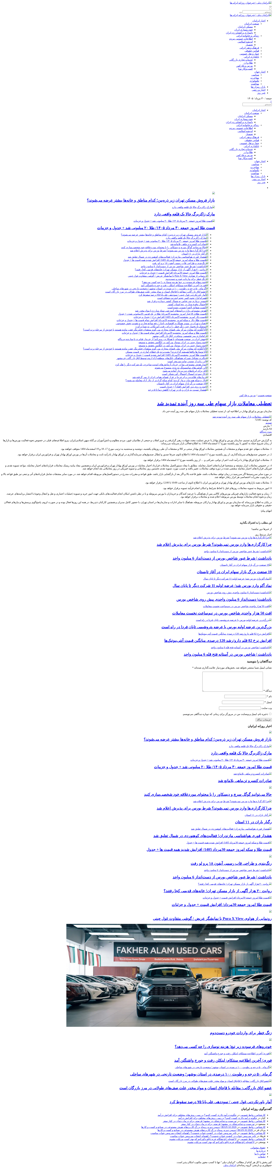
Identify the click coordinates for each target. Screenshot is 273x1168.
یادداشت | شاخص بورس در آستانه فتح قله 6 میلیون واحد (228, 654)
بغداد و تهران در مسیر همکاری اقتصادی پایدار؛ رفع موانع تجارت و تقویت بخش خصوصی (161, 323)
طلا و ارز (248, 62)
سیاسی (255, 74)
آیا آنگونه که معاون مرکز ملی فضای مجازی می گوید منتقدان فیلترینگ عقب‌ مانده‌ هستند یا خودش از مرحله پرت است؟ (144, 329)
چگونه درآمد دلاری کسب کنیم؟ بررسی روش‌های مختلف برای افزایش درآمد (197, 1115)
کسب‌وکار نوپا (245, 68)
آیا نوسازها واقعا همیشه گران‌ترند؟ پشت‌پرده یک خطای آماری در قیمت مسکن (165, 351)
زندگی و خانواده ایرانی (247, 35)
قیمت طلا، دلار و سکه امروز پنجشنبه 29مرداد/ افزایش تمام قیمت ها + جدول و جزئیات (161, 320)
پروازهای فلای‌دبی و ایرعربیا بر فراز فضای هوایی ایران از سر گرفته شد (169, 377)
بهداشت (255, 83)
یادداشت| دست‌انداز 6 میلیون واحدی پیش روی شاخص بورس (224, 599)
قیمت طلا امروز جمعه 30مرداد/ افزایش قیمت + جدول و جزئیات (173, 272)
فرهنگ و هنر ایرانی (249, 47)
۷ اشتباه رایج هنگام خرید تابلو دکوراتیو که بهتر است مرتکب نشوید (203, 1139)
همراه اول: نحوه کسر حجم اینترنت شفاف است (181, 298)
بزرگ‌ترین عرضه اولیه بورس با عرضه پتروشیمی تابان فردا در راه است (216, 627)
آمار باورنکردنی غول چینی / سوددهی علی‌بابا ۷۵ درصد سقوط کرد (172, 295)
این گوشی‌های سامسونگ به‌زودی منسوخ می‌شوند (180, 367)
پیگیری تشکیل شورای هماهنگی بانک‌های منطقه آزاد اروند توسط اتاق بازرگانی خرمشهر (161, 358)
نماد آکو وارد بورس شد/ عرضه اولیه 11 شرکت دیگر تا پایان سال (222, 586)
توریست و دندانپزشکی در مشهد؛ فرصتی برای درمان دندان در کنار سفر (200, 1121)
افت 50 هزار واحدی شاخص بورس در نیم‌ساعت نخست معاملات (222, 613)
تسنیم (269, 422)
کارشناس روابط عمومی (252, 1115)
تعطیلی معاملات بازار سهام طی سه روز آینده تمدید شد (214, 403)
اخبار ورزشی (258, 89)
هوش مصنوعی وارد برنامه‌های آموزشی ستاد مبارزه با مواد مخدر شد (170, 310)
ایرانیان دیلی (229, 1165)
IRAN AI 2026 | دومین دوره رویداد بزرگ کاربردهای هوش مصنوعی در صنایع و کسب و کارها (189, 1127)
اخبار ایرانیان (258, 20)
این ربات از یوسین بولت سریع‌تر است (186, 361)
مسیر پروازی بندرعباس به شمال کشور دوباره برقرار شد (176, 301)
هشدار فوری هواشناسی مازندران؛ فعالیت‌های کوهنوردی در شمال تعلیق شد (167, 257)
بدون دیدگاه (266, 431)
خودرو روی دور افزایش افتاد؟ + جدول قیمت (183, 386)
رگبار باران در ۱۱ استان (194, 253)
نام (269, 696)
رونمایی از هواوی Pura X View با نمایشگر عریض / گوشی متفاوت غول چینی (167, 276)
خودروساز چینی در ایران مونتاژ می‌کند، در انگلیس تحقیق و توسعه (172, 342)
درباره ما (260, 1150)
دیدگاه (268, 690)
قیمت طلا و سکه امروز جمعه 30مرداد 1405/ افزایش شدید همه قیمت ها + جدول (164, 260)
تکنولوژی (254, 80)
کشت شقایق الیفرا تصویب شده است (186, 307)
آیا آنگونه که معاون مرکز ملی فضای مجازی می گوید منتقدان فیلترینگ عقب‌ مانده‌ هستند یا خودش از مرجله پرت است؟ (144, 348)
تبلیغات (261, 1156)
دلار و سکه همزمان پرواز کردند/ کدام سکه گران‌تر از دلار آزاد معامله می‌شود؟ (165, 380)
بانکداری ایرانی (251, 56)
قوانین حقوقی (252, 50)
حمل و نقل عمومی (249, 53)
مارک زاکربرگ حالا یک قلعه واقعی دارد (184, 214)
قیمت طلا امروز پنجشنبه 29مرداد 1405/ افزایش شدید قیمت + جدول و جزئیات (165, 355)
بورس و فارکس (244, 65)
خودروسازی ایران (243, 29)
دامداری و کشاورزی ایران (239, 32)
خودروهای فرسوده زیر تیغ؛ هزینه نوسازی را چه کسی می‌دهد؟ (174, 282)
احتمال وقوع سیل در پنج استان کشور (186, 304)
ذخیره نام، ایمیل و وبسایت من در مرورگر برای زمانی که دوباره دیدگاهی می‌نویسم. (225, 714)
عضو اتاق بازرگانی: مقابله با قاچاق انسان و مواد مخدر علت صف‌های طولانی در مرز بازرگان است (155, 291)
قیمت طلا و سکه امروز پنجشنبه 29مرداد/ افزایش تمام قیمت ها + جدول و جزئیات (164, 332)
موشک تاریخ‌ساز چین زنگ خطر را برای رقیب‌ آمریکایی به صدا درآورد (170, 326)
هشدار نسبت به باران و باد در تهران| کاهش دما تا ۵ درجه (177, 389)
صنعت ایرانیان (251, 23)
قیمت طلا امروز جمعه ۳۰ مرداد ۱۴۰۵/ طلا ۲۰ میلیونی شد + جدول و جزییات (156, 228)
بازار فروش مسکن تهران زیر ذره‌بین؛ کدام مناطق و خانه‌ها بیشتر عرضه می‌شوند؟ (151, 200)
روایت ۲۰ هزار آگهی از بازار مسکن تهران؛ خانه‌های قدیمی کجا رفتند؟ (170, 269)
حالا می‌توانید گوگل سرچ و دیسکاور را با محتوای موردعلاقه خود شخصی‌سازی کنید (163, 247)
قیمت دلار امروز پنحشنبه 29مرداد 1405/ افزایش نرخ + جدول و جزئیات (169, 317)
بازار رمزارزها (258, 86)
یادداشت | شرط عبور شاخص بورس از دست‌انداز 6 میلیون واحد (173, 266)
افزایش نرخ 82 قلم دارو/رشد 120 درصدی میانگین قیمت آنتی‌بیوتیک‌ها (218, 640)
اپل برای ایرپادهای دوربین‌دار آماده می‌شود (184, 370)
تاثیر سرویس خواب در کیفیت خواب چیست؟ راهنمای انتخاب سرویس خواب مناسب (194, 1133)
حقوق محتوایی (257, 1147)
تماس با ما (260, 1153)
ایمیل (268, 702)
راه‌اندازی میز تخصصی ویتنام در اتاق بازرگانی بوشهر (179, 336)
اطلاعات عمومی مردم (241, 38)
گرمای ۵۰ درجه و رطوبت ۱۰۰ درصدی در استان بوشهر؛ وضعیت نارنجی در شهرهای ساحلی (159, 288)
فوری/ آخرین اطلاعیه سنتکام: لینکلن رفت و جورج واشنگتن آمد (173, 285)
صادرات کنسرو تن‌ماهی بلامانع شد (188, 244)
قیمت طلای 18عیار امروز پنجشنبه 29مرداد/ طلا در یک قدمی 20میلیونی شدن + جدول (162, 314)
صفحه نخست (265, 395)
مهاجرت (254, 77)
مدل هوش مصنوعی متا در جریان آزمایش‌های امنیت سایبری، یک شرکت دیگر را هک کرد (160, 364)
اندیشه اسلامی (245, 41)
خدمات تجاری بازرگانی (241, 59)
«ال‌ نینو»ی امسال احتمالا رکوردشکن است (184, 374)
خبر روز (261, 93)
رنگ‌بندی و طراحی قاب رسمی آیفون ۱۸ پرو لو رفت (179, 263)
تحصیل (249, 44)
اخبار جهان (259, 71)
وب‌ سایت (266, 708)
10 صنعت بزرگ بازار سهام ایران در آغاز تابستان (181, 383)
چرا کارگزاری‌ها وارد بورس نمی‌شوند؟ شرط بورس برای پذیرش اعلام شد (168, 250)
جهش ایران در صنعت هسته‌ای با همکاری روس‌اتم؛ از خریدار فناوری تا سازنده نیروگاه (162, 339)
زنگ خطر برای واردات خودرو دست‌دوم (186, 279)
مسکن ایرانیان (245, 26)
